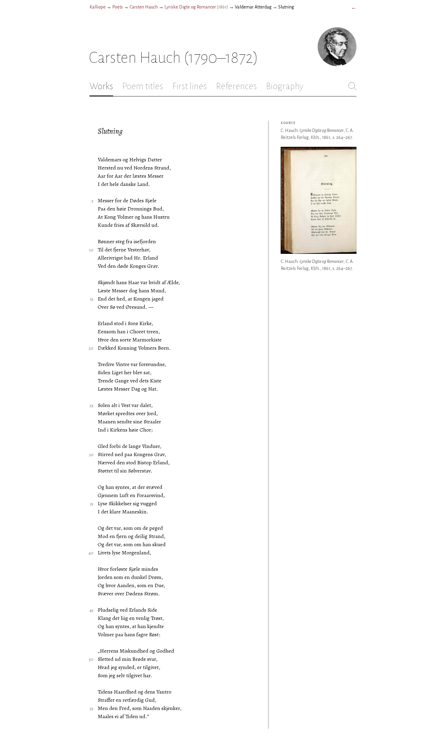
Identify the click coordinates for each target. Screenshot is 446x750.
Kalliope (98, 7)
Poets (117, 7)
